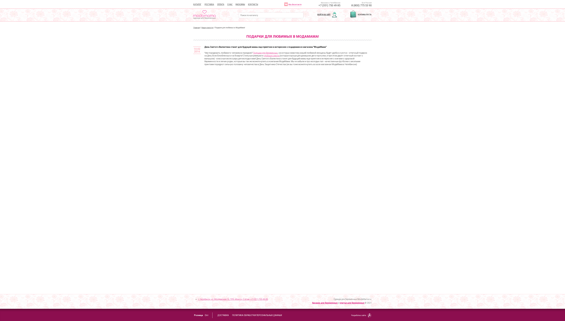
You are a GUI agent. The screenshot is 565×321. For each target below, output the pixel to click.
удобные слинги (272, 55)
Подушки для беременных (265, 53)
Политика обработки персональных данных (257, 315)
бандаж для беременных (325, 303)
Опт (206, 315)
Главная (196, 28)
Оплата (220, 4)
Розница (198, 315)
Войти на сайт (324, 14)
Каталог (197, 4)
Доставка (209, 4)
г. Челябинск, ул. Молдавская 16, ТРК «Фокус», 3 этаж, (233, 299)
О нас (229, 4)
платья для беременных (352, 303)
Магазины (240, 4)
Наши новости (207, 28)
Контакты (253, 4)
